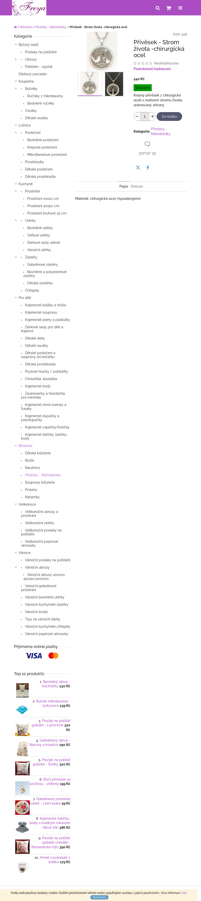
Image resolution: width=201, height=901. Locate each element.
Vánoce (25, 553)
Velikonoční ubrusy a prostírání (39, 514)
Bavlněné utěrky (39, 228)
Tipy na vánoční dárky (42, 619)
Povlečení (32, 133)
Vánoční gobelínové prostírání (38, 588)
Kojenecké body (37, 386)
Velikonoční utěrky (39, 523)
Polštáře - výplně (38, 67)
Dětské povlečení (38, 169)
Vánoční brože (36, 612)
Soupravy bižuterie (39, 482)
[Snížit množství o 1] (137, 116)
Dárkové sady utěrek (43, 242)
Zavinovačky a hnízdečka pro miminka (43, 395)
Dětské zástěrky (39, 283)
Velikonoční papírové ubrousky (39, 543)
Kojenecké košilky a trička (45, 305)
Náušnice (32, 468)
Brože (29, 460)
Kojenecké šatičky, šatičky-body (44, 436)
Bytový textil (28, 45)
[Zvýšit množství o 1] (152, 116)
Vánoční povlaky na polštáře (47, 560)
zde (184, 893)
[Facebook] (147, 167)
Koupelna (26, 81)
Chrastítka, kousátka (40, 379)
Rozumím (99, 897)
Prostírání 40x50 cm (42, 206)
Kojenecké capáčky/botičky (47, 427)
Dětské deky (34, 338)
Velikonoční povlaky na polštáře (41, 532)
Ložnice (25, 125)
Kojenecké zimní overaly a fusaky (43, 407)
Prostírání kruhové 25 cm (46, 213)
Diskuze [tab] (137, 186)
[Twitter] (138, 167)
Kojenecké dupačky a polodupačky (40, 418)
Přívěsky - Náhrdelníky (42, 475)
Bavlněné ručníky (40, 103)
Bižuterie (25, 446)
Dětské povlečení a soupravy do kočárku (38, 355)
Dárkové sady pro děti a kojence (42, 329)
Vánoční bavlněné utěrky (44, 597)
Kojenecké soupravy (40, 312)
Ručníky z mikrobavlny (44, 96)
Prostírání (32, 191)
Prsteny (30, 490)
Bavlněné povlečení (42, 140)
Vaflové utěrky (38, 235)
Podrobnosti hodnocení (152, 69)
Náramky (32, 497)
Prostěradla (34, 162)
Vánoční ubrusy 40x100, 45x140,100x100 (44, 577)
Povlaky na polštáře (40, 52)
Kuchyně (26, 184)
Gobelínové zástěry (42, 264)
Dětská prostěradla (40, 177)
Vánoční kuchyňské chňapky (47, 626)
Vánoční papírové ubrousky (46, 634)
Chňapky (31, 290)
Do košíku (169, 116)
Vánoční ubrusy (37, 567)
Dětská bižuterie (37, 453)
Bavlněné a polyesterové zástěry (45, 274)
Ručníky (31, 89)
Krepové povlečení (41, 147)
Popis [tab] (123, 186)
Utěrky (30, 221)
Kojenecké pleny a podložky (47, 320)
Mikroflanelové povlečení (46, 155)
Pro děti (25, 298)
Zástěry (30, 257)
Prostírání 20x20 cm (42, 199)
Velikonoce (27, 504)
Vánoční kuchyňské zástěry (46, 604)
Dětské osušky (36, 118)
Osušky (30, 111)
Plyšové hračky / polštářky (46, 371)
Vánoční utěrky (38, 250)
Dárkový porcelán (33, 74)
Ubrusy (30, 59)
